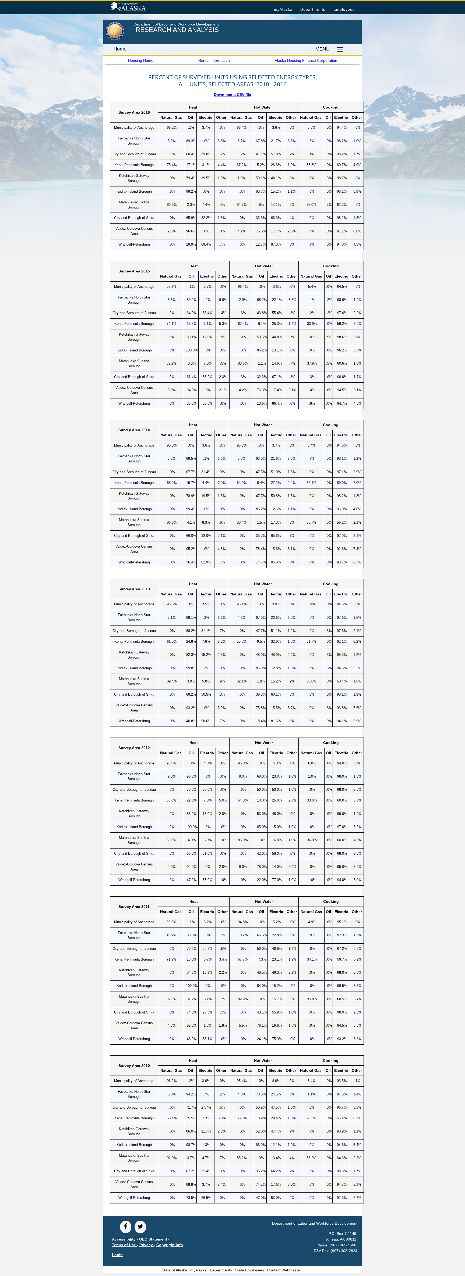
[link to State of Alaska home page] (114, 39)
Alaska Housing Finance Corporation (306, 60)
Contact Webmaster (284, 1270)
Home (120, 49)
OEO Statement (153, 1239)
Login (117, 1255)
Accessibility (124, 1239)
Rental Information (214, 60)
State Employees (250, 1270)
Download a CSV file (232, 94)
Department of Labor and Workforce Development (176, 24)
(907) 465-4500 (343, 1245)
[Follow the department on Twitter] (140, 1227)
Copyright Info (169, 1245)
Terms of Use (124, 1245)
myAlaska (283, 9)
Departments (312, 9)
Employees (344, 9)
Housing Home (140, 60)
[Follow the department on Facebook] (125, 1227)
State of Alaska (136, 7)
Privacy (146, 1245)
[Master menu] (339, 49)
